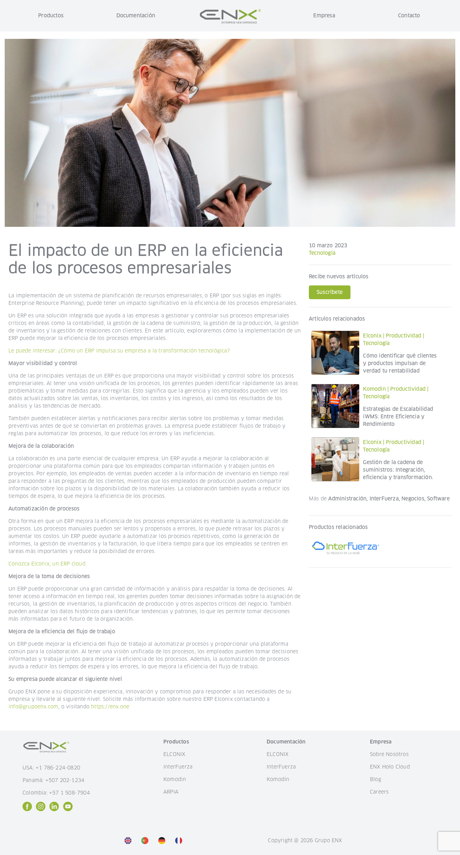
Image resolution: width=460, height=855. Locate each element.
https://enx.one (110, 706)
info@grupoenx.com (33, 706)
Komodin (374, 389)
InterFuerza (384, 498)
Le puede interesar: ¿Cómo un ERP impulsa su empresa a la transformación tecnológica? (119, 350)
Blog (375, 779)
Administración (347, 498)
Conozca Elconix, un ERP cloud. (47, 563)
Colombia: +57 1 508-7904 (56, 793)
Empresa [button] (324, 15)
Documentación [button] (136, 15)
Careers (379, 792)
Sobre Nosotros (389, 754)
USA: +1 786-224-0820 (51, 767)
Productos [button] (51, 15)
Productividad (403, 335)
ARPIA (170, 792)
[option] (129, 840)
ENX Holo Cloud (390, 767)
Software (438, 498)
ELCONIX (174, 754)
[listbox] (155, 840)
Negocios (412, 498)
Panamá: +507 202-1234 (53, 780)
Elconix (372, 335)
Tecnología (322, 253)
